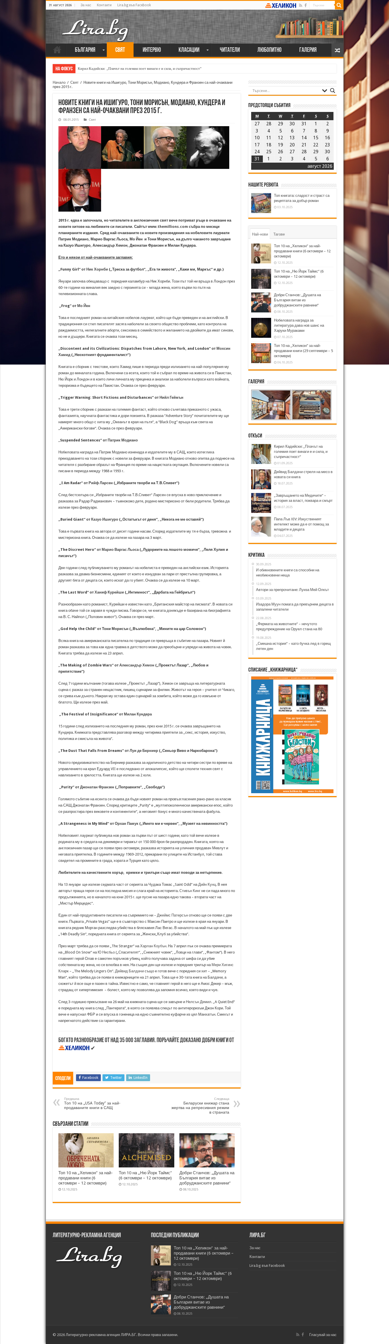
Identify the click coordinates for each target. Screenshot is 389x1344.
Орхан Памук (126, 823)
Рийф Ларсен (101, 483)
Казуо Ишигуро (104, 519)
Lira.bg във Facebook (134, 5)
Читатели (230, 50)
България (85, 50)
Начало (57, 50)
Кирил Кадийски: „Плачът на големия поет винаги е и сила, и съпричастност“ (140, 68)
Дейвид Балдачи (129, 971)
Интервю (152, 50)
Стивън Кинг (189, 891)
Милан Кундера (138, 714)
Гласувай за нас (323, 1335)
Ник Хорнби (97, 269)
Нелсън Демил (198, 1002)
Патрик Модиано (123, 440)
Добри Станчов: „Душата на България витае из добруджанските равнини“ (206, 1178)
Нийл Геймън (171, 397)
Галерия (308, 50)
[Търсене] (339, 5)
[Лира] (96, 24)
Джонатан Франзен (97, 787)
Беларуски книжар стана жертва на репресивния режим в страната (200, 1105)
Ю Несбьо (107, 952)
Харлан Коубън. (153, 946)
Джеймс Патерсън (172, 915)
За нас (86, 5)
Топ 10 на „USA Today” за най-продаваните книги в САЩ (92, 1103)
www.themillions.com (168, 226)
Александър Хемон (136, 665)
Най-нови (260, 234)
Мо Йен (83, 306)
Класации (189, 50)
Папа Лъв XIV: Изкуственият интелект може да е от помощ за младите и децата (301, 524)
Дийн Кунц (206, 884)
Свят (120, 50)
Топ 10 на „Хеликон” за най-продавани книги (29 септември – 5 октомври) (303, 350)
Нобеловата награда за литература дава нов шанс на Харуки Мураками (299, 325)
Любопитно (269, 50)
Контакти (104, 5)
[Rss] (300, 5)
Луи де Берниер (144, 750)
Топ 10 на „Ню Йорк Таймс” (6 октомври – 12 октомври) (145, 1175)
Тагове (279, 234)
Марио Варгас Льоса (120, 549)
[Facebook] (305, 5)
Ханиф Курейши (109, 592)
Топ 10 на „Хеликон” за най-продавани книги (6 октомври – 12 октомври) (85, 1178)
